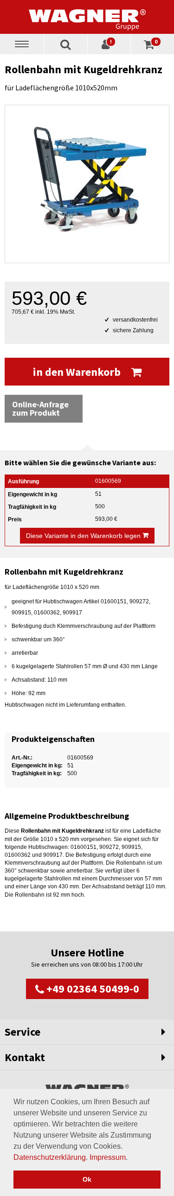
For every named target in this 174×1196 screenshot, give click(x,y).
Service (22, 1032)
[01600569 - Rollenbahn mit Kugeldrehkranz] (87, 184)
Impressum (108, 1157)
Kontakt (25, 1057)
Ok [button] (87, 1179)
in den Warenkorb (78, 372)
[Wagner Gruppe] (87, 16)
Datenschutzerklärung (49, 1157)
